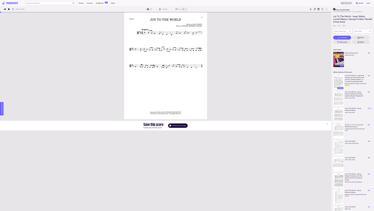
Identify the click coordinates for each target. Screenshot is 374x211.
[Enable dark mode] (311, 9)
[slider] (0, 12)
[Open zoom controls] (322, 9)
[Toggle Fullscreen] (326, 9)
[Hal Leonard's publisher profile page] (348, 9)
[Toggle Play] (9, 9)
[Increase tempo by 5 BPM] (186, 9)
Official (341, 88)
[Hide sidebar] (331, 109)
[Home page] (10, 3)
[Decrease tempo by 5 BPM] (181, 9)
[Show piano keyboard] (315, 9)
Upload (360, 3)
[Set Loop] (13, 9)
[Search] (73, 3)
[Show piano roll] (318, 9)
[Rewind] (5, 9)
